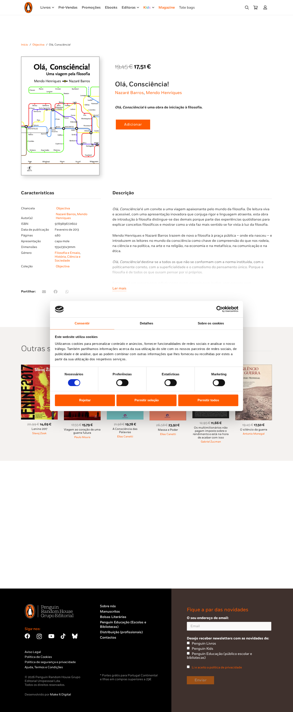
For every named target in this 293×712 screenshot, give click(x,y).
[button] (247, 7)
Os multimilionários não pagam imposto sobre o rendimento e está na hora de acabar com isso (211, 432)
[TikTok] (63, 636)
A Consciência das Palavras (125, 430)
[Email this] (44, 291)
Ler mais (119, 288)
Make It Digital (60, 694)
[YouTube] (51, 636)
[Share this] (55, 291)
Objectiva (38, 44)
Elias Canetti (125, 436)
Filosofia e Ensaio (67, 253)
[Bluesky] (74, 636)
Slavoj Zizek (39, 433)
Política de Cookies (38, 657)
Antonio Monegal (253, 433)
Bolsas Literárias (113, 617)
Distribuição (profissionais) (121, 632)
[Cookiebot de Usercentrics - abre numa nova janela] (219, 309)
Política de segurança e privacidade (50, 662)
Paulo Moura (82, 437)
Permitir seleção (146, 400)
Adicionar (133, 124)
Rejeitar (85, 400)
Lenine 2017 (39, 429)
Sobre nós (108, 606)
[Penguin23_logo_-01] (28, 7)
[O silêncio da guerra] (253, 367)
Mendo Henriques (164, 92)
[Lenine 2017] (39, 367)
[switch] (122, 382)
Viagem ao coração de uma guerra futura (82, 431)
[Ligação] (266, 7)
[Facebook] (27, 636)
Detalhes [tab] (146, 323)
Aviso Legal (33, 652)
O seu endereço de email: (208, 618)
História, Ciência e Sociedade (67, 258)
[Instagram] (39, 636)
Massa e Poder (168, 430)
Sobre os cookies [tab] (211, 323)
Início (24, 44)
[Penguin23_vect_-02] (113, 661)
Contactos (108, 638)
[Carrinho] (255, 7)
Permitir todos (208, 400)
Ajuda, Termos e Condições (44, 667)
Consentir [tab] (82, 323)
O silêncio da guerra (253, 429)
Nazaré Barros (129, 92)
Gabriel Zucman (211, 441)
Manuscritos (110, 612)
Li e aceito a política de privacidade (217, 667)
